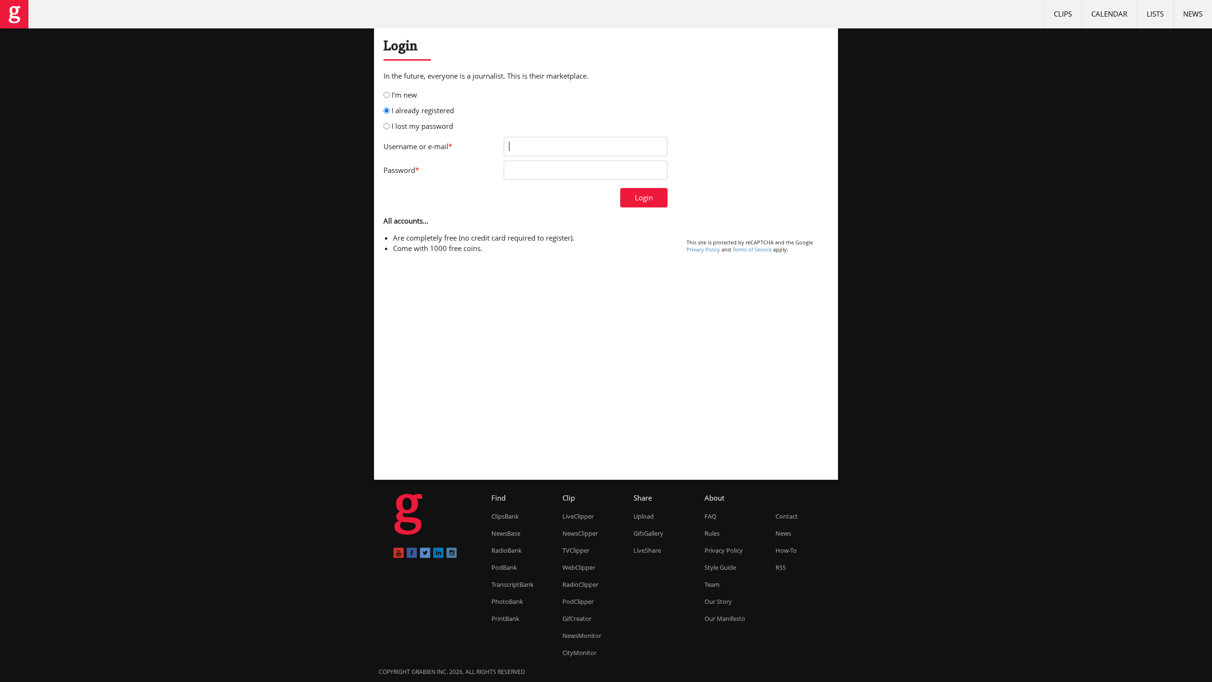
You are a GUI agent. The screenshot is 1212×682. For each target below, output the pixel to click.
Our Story (718, 601)
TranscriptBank (512, 584)
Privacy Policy (703, 249)
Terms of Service (752, 249)
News (1193, 13)
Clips (1063, 13)
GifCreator (576, 618)
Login (644, 197)
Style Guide (720, 567)
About (714, 498)
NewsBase (505, 533)
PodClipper (578, 601)
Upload (643, 516)
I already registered (423, 110)
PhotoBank (507, 601)
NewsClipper (580, 533)
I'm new (404, 94)
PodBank (504, 567)
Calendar (1109, 13)
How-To (786, 550)
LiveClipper (578, 516)
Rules (712, 533)
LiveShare (647, 550)
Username (417, 146)
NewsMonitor (581, 635)
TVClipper (575, 550)
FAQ (710, 516)
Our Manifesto (724, 618)
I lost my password (422, 126)
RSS (780, 567)
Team (712, 584)
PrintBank (505, 618)
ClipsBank (505, 516)
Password (401, 170)
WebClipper (578, 567)
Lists (1155, 13)
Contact (786, 516)
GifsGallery (648, 533)
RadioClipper (580, 584)
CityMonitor (579, 652)
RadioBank (506, 550)
